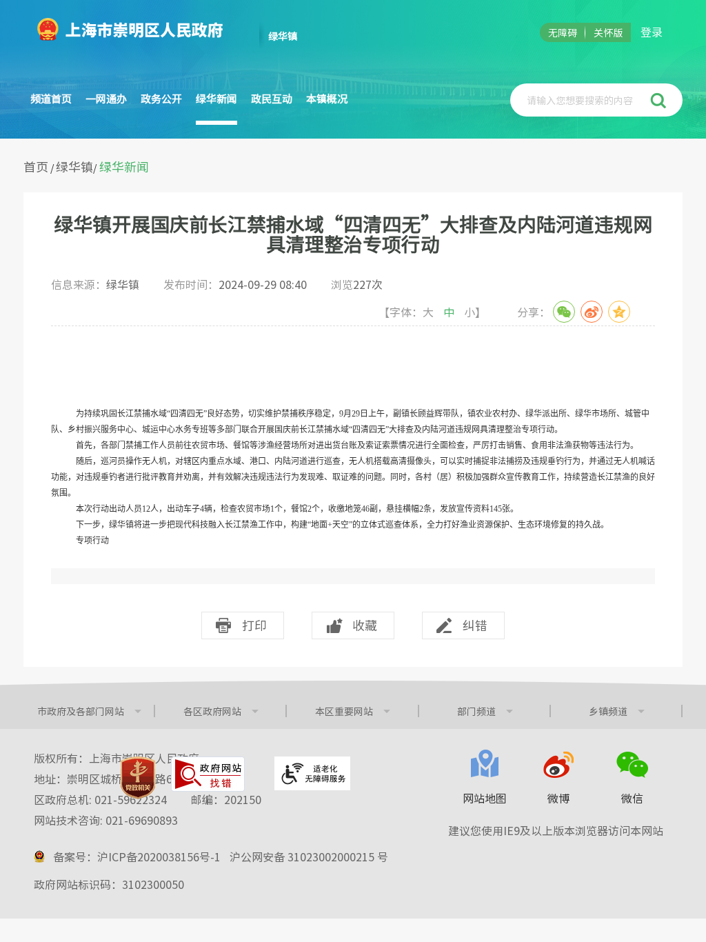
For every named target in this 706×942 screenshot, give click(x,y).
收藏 (364, 625)
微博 (558, 798)
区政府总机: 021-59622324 (147, 799)
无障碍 (562, 32)
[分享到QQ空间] (619, 312)
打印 (254, 625)
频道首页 (51, 98)
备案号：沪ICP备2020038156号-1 (137, 856)
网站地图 (485, 798)
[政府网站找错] (208, 774)
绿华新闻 (216, 98)
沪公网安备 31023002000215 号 (309, 856)
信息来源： (95, 284)
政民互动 (271, 98)
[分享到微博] (592, 312)
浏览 (357, 284)
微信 (632, 798)
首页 (35, 166)
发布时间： (235, 284)
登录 (652, 31)
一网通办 (106, 98)
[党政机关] (138, 777)
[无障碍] (312, 773)
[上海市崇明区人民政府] (135, 25)
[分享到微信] (564, 312)
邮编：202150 (226, 799)
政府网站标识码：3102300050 (109, 884)
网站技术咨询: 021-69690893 (106, 820)
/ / (86, 166)
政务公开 (161, 98)
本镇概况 (326, 98)
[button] (660, 100)
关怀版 (608, 32)
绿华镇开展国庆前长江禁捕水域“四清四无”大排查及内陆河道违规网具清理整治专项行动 (353, 233)
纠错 (475, 625)
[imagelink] (138, 777)
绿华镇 (74, 166)
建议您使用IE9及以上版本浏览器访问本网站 (555, 830)
